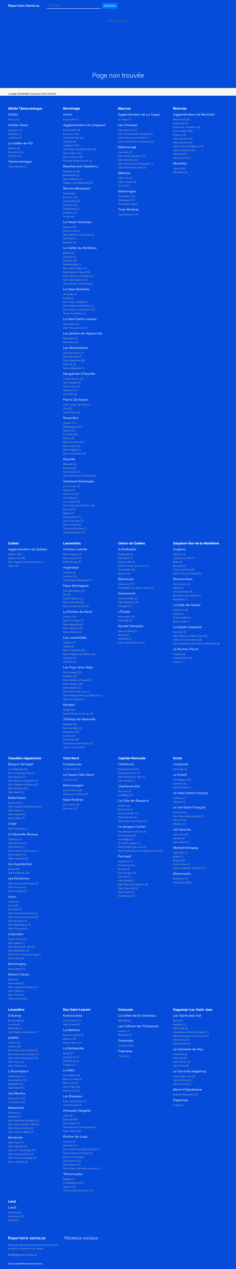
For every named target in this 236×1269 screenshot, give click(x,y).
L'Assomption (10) (17, 1080)
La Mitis (69, 1070)
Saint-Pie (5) (69, 364)
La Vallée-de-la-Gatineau (137, 1015)
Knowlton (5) (70, 212)
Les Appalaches (20, 864)
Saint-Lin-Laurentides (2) (21, 1154)
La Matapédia (73, 1048)
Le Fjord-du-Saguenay (189, 1071)
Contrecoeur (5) (71, 486)
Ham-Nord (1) (125, 558)
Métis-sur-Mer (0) (72, 1079)
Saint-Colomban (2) (73, 620)
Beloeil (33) (69, 253)
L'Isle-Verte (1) (70, 1145)
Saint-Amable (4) (72, 382)
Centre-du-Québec (131, 543)
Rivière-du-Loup (75, 1136)
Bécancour (126, 579)
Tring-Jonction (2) (17, 998)
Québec (13, 543)
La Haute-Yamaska (77, 222)
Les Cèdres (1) (70, 498)
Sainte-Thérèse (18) (73, 747)
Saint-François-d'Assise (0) (187, 573)
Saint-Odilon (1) (16, 991)
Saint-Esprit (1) (16, 1142)
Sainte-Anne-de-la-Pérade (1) (133, 138)
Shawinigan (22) (126, 200)
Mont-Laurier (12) (72, 558)
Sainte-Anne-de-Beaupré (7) (132, 821)
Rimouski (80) (70, 1119)
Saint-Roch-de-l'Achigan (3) (22, 1158)
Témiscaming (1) (17, 166)
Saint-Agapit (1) (16, 943)
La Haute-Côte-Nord (78, 775)
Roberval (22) (180, 1058)
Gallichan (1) (14, 134)
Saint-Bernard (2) (17, 843)
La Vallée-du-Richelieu (79, 248)
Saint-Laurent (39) (182, 138)
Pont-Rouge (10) (126, 873)
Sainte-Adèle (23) (72, 688)
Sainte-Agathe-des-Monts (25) (79, 654)
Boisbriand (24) (71, 732)
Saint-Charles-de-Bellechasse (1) (25, 806)
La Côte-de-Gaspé (187, 605)
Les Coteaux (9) (71, 501)
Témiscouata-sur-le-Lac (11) (78, 1190)
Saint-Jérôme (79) (72, 628)
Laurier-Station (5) (17, 939)
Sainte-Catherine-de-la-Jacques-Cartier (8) (140, 851)
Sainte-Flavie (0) (71, 1087)
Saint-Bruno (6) (181, 1040)
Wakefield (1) (125, 1035)
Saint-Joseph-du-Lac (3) (76, 606)
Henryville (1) (70, 294)
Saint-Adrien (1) (181, 842)
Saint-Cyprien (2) (72, 1164)
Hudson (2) (69, 490)
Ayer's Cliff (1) (180, 852)
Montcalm (15, 1137)
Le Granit (180, 775)
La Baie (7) (178, 1105)
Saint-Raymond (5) (128, 888)
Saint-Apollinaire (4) (18, 950)
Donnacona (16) (126, 865)
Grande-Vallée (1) (182, 617)
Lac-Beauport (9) (127, 835)
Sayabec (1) (69, 1065)
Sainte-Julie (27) (71, 386)
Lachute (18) (69, 576)
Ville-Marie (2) (180, 172)
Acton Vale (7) (70, 119)
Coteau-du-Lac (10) (73, 378)
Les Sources (182, 829)
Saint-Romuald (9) (17, 928)
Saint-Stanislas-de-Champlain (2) (135, 134)
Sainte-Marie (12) (17, 854)
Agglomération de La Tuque (139, 114)
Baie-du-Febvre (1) (127, 631)
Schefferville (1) (71, 769)
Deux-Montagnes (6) (74, 591)
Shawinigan (127, 191)
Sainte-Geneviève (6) (184, 150)
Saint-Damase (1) (72, 356)
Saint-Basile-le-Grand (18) (76, 272)
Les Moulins (17, 1093)
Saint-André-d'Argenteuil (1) (77, 580)
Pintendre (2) (15, 909)
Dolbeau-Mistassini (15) (185, 1094)
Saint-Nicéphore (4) (128, 602)
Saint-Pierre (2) (16, 1062)
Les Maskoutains (75, 348)
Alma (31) (178, 1020)
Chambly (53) (70, 260)
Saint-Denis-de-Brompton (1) (188, 816)
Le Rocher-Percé (185, 649)
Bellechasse (17, 798)
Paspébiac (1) (180, 599)
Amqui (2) (68, 1053)
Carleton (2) (179, 554)
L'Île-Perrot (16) (71, 494)
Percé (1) (178, 662)
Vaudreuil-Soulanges (78, 481)
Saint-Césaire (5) (72, 472)
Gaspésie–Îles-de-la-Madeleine (196, 543)
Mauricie (124, 108)
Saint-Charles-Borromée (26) (23, 1058)
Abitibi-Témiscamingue (25, 108)
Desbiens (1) (179, 1024)
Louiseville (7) (125, 152)
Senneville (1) (180, 154)
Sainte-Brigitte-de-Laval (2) (132, 847)
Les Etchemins (19, 878)
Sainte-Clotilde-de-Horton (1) (133, 566)
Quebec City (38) (17, 558)
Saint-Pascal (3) (71, 1024)
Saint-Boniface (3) (127, 160)
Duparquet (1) (15, 130)
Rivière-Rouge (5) (72, 562)
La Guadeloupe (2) (17, 769)
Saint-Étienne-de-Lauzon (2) (23, 913)
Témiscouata (72, 1174)
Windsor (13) (180, 824)
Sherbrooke (182, 873)
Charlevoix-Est (129, 786)
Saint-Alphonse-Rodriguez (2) (23, 1120)
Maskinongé (127, 147)
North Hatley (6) (181, 864)
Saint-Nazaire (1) (182, 1043)
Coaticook (180, 764)
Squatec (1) (69, 1186)
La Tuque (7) (124, 119)
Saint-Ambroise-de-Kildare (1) (23, 1054)
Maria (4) (177, 562)
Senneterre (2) (15, 152)
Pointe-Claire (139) (183, 131)
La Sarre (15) (15, 138)
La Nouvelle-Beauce (23, 834)
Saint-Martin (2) (16, 792)
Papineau (125, 1051)
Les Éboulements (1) (129, 773)
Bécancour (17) (126, 584)
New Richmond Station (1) (187, 595)
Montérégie (71, 108)
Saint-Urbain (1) (126, 780)
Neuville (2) (124, 869)
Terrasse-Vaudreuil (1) (75, 528)
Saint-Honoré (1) (182, 1084)
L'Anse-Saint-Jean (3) (184, 1076)
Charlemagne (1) (16, 1076)
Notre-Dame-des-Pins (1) (21, 773)
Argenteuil (71, 567)
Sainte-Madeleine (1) (74, 368)
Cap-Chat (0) (179, 632)
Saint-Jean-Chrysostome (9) (23, 917)
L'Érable (124, 612)
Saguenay (180, 1100)
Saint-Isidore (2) (71, 446)
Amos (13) (13, 119)
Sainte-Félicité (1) (72, 1042)
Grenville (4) (69, 572)
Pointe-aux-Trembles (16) (186, 127)
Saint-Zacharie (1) (17, 891)
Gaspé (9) (178, 614)
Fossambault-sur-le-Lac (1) (132, 831)
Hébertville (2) (180, 1028)
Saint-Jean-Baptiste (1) (75, 280)
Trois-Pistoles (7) (72, 1105)
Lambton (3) (179, 783)
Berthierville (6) (16, 1020)
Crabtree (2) (14, 1042)
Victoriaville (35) (126, 569)
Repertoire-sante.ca (26, 1238)
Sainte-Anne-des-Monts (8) (187, 640)
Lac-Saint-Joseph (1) (129, 843)
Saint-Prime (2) (181, 1065)
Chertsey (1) (14, 1113)
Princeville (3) (125, 620)
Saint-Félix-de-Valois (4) (20, 1128)
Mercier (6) (68, 438)
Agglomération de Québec (27, 549)
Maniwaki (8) (124, 1020)
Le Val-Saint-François (189, 807)
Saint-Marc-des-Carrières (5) (133, 884)
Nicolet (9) (123, 635)
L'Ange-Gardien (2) (127, 817)
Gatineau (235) (126, 1045)
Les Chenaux (127, 125)
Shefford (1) (69, 238)
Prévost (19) (69, 616)
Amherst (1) (69, 642)
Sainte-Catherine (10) (74, 453)
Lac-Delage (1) (125, 839)
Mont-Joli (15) (70, 1083)
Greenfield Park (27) (73, 138)
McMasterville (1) (72, 264)
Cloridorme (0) (180, 610)
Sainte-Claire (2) (16, 818)
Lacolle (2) (68, 298)
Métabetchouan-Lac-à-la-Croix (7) (191, 1036)
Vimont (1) (13, 1220)
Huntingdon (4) (71, 324)
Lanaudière (16, 1010)
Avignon (179, 549)
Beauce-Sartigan (20, 764)
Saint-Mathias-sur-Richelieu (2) (79, 475)
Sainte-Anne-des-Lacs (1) (76, 691)
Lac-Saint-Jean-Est (187, 1015)
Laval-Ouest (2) (16, 1216)
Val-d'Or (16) (14, 156)
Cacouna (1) (69, 1141)
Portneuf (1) (124, 876)
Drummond (126, 593)
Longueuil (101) (71, 145)
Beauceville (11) (16, 983)
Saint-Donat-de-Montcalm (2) (23, 1124)
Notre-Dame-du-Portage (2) (77, 1153)
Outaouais (125, 1010)
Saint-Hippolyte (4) (73, 624)
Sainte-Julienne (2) (18, 1162)
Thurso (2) (123, 1056)
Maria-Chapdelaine (187, 1089)
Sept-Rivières (73, 800)
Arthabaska (127, 549)
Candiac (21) (69, 423)
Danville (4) (178, 838)
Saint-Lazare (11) (72, 517)
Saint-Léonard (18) (183, 142)
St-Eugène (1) (125, 606)
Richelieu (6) (69, 468)
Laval (12, 1201)
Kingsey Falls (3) (126, 562)
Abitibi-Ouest (18, 125)
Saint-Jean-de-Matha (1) (21, 1132)
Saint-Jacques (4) (17, 1146)
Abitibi (13, 114)
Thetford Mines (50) (18, 873)
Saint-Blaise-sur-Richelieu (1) (78, 306)
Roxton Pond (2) (71, 231)
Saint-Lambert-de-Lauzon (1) (23, 851)
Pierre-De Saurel (75, 400)
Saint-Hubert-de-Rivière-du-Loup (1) (82, 1168)
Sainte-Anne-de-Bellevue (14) (188, 146)
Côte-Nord (71, 758)
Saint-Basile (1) (126, 880)
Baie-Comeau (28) (72, 790)
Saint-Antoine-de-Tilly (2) (21, 947)
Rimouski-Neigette (77, 1110)
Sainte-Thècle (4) (127, 182)
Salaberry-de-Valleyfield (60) (77, 183)
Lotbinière (15, 934)
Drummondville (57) (128, 598)
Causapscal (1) (71, 1057)
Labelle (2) (68, 646)
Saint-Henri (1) (15, 810)
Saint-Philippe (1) (72, 450)
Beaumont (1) (15, 803)
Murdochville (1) (181, 621)
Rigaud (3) (68, 513)
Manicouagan (73, 785)
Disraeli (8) (13, 869)
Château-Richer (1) (128, 813)
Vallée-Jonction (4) (18, 858)
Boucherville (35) (72, 130)
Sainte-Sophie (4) (72, 632)
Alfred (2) (13, 979)
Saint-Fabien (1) (71, 1123)
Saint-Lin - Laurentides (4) (21, 1150)
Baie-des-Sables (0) (73, 1035)
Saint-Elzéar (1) (16, 847)
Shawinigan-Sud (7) (128, 204)
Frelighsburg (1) (71, 209)
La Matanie (71, 1030)
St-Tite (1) (123, 186)
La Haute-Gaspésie (187, 627)
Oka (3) (67, 594)
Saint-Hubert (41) (72, 153)
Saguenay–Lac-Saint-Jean (192, 1010)
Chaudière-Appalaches (24, 758)
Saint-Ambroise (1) (183, 1080)
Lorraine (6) (69, 736)
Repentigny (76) (16, 1088)
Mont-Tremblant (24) (74, 650)
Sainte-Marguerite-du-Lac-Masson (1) (83, 695)
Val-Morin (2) (70, 662)
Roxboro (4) (179, 135)
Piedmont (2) (70, 676)
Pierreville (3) (124, 639)
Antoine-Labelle (75, 549)
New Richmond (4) (182, 591)
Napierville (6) (70, 338)
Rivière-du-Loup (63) (73, 1157)
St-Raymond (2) (126, 896)
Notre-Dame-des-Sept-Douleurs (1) (81, 1149)
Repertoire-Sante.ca (23, 6)
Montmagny (17, 964)
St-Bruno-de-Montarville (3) (77, 161)
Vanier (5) (13, 566)
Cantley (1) (123, 1031)
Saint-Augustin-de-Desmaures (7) (25, 562)
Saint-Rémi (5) (70, 342)
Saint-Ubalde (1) (126, 892)
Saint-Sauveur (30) (73, 684)
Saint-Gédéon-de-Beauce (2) (23, 784)
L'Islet (12, 824)
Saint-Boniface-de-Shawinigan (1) (135, 163)
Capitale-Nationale (131, 758)
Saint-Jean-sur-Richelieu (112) (79, 309)
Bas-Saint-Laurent (76, 1010)
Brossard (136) (71, 134)
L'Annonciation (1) (72, 554)
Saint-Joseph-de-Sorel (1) (76, 404)
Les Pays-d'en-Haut (78, 667)
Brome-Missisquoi (76, 188)
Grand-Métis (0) (71, 1075)
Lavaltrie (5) (14, 1024)
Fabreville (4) (14, 1212)
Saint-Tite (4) (125, 178)
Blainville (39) (70, 724)
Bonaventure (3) (181, 584)
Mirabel (68, 705)
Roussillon (71, 418)
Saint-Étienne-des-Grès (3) (132, 167)
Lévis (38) (13, 905)
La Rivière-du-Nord (77, 612)
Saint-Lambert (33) (73, 157)
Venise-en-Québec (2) (74, 313)
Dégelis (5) (68, 1179)
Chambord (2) (180, 1054)
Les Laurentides (75, 637)
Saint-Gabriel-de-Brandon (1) (23, 1032)
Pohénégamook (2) (73, 1183)
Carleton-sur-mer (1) (184, 558)
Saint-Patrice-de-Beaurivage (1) (24, 954)
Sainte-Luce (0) (71, 1090)
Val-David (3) (69, 658)
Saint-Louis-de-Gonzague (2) (23, 883)
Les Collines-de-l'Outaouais (138, 1026)
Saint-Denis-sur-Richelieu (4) (78, 276)
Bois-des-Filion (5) (72, 728)
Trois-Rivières (128, 209)
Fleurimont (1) (180, 878)
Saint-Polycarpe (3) (73, 521)
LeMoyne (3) (69, 141)
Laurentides (72, 543)
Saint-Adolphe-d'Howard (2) (77, 680)
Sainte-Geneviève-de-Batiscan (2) (135, 141)
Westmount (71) (182, 158)
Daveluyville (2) (125, 554)
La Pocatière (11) (72, 1020)
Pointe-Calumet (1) (73, 598)
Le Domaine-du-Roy (188, 1049)
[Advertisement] (118, 47)
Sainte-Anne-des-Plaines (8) (77, 743)
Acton (67, 114)
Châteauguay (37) (72, 427)
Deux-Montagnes (76, 586)
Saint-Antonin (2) (72, 1161)
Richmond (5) (180, 812)
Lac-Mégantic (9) (182, 780)
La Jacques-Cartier (132, 826)
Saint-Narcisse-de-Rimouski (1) (79, 1127)
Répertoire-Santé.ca (118, 20)
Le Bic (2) (68, 1115)
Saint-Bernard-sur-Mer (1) (131, 777)
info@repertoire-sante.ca (22, 1254)
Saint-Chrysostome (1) (75, 328)
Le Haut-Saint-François (190, 793)
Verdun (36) (179, 168)
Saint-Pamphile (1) (17, 828)
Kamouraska (72, 1015)
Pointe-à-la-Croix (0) (183, 569)
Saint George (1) (16, 777)
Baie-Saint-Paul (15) (128, 769)
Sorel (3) (67, 408)
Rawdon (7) (14, 1116)
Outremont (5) (180, 123)
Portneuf (124, 856)
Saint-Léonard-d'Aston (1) (131, 642)
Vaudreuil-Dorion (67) (74, 532)
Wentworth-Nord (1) (73, 699)
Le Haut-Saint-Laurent (79, 319)
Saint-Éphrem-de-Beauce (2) (23, 780)
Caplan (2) (178, 588)
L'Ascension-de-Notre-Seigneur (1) (191, 1032)
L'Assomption (18, 1071)
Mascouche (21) (16, 1098)
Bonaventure (182, 579)
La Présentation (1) (73, 353)
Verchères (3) (70, 394)
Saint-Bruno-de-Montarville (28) (79, 149)
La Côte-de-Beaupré (133, 801)
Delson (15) (69, 430)
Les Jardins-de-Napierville (82, 333)
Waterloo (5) (69, 242)
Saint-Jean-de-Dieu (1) (75, 1101)
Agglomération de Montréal (193, 114)
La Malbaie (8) (125, 795)
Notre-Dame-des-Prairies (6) (23, 1050)
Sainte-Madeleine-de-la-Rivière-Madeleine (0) (196, 643)
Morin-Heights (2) (72, 672)
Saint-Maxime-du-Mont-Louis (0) (190, 636)
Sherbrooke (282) (182, 882)
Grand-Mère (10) (126, 196)
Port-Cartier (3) (71, 804)
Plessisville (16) (126, 616)
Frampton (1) (15, 839)
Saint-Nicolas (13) (17, 921)
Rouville (69, 459)
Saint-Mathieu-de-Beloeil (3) (77, 283)
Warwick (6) (124, 573)
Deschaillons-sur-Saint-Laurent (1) (136, 588)
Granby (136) (70, 227)
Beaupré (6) (124, 805)
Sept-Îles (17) (70, 808)
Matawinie (16, 1108)
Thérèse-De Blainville (79, 719)
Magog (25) (179, 860)
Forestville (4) (70, 780)
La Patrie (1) (179, 798)
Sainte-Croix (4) (16, 958)
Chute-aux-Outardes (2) (75, 794)
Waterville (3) (180, 769)
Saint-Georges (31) (18, 788)
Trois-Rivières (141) (128, 214)
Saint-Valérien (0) (72, 1131)
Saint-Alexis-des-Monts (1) (132, 156)
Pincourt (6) (69, 509)
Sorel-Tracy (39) (71, 412)
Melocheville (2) (71, 175)
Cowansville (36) (71, 201)
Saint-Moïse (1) (71, 1061)
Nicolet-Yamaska (130, 626)
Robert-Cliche (18, 974)
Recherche (109, 5)
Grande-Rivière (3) (182, 658)
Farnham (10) (70, 205)
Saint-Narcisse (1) (127, 130)
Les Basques (72, 1096)
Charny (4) (13, 901)
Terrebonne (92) (16, 1102)
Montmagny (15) (17, 969)
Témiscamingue (20, 161)
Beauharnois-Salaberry (80, 166)
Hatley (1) (178, 856)
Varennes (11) (70, 390)
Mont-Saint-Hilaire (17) (75, 268)
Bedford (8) (69, 193)
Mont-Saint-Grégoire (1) (75, 302)
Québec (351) (15, 554)
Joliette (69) (14, 1046)
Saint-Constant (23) (73, 442)
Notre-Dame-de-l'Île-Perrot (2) (79, 505)
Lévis (12, 897)
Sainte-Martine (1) (72, 179)
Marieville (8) (69, 464)
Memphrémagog (185, 848)
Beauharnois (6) (71, 171)
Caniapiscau (72, 764)
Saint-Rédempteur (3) (19, 925)
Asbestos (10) (180, 834)
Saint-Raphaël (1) (17, 814)
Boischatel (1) (125, 809)
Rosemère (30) (71, 739)
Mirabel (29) (69, 710)
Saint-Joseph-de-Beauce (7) (23, 987)
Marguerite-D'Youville (79, 374)
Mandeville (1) (15, 1028)
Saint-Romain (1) (182, 787)
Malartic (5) (14, 148)
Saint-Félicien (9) (182, 1062)
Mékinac (124, 173)
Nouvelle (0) (179, 566)
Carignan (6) (69, 257)
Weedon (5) (179, 802)
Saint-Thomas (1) (17, 1065)
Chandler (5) (179, 654)
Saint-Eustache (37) (73, 602)
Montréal (179, 108)
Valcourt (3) (179, 820)
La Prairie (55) (70, 434)
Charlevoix (126, 764)
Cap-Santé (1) (125, 861)
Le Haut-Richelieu (76, 289)
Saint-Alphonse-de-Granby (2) (78, 234)
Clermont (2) (124, 791)
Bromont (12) (70, 197)
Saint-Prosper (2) (17, 887)
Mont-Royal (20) (181, 119)
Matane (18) (69, 1039)
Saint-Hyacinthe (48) (74, 360)
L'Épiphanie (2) (15, 1084)
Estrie (177, 758)
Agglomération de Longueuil (84, 125)
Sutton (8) (68, 216)
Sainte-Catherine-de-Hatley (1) (189, 868)
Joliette (13, 1038)
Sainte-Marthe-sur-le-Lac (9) (78, 713)
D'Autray (14, 1015)
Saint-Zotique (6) (72, 524)
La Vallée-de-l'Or (20, 143)
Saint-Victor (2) (16, 995)
